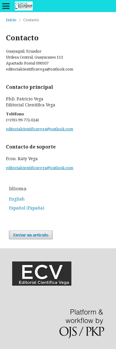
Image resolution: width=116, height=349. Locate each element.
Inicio (11, 19)
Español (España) (26, 208)
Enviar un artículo (30, 235)
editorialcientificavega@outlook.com (39, 128)
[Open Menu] (6, 6)
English (17, 199)
